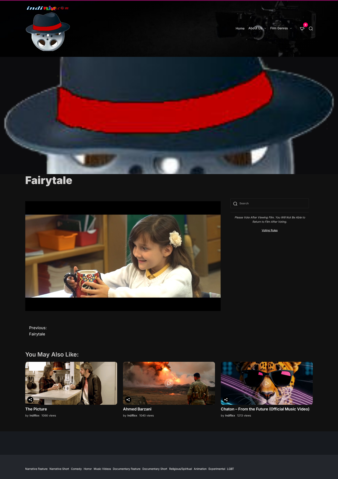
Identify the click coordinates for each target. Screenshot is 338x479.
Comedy (76, 468)
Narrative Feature (36, 468)
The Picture (36, 409)
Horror (88, 468)
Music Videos (102, 468)
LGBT (230, 468)
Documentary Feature (126, 468)
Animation (200, 468)
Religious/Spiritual (180, 468)
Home (240, 28)
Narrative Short (59, 468)
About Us (255, 28)
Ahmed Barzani (137, 409)
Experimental (217, 468)
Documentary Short (154, 468)
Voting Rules (270, 230)
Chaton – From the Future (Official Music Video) (265, 409)
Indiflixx (35, 415)
